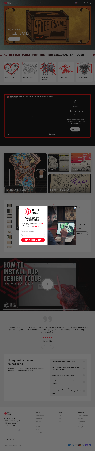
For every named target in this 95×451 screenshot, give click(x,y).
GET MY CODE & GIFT (33, 240)
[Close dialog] (75, 208)
